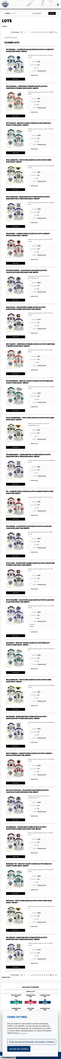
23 (53, 32)
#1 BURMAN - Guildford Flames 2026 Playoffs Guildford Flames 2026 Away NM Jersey (26, 828)
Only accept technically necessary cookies (31, 1042)
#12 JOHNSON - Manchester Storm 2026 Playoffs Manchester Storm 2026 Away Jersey (28, 198)
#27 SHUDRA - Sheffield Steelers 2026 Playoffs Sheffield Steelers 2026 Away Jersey (26, 87)
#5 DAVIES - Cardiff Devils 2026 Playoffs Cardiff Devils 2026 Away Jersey (28, 235)
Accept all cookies (18, 1049)
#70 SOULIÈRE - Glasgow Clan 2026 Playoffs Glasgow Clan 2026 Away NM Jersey (30, 601)
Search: (7, 13)
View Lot (15, 79)
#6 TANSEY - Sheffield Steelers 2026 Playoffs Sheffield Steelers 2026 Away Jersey (30, 345)
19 (44, 32)
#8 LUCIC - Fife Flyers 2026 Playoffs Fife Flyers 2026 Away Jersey (29, 902)
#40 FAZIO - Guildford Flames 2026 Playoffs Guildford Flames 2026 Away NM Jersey (26, 308)
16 (38, 32)
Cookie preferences (6, 1057)
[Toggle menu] (58, 4)
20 (46, 32)
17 (40, 32)
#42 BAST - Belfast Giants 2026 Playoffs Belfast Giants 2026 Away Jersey (28, 644)
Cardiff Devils (30, 995)
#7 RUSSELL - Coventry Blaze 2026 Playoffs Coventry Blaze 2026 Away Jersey (30, 50)
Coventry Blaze (45, 995)
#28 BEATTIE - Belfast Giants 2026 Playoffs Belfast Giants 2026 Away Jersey (29, 865)
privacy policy (23, 1033)
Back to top (6, 977)
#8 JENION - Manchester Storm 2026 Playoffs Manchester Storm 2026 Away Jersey (26, 938)
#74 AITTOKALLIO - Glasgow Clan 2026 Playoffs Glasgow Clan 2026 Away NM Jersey (27, 791)
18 (42, 32)
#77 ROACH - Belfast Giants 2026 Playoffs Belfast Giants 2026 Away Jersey (28, 124)
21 (48, 32)
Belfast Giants (16, 995)
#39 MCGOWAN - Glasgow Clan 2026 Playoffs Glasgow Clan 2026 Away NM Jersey (26, 271)
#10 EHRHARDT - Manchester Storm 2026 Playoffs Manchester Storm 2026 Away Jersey (28, 455)
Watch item (34, 75)
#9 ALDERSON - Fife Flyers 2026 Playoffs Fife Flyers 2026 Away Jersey (28, 681)
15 (36, 32)
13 (32, 32)
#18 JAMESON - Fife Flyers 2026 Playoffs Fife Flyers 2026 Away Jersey (28, 161)
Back (5, 26)
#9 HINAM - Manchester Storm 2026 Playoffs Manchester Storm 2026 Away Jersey (26, 717)
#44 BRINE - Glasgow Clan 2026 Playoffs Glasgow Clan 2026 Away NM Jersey (28, 527)
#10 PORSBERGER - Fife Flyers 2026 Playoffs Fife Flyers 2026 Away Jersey (30, 419)
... (30, 32)
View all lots (30, 991)
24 (56, 32)
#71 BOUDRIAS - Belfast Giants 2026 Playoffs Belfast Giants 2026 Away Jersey (30, 382)
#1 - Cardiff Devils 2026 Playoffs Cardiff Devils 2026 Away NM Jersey (29, 492)
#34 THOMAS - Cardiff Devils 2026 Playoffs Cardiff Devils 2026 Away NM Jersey (29, 754)
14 (34, 32)
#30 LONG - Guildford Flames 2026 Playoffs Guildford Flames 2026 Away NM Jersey (30, 564)
